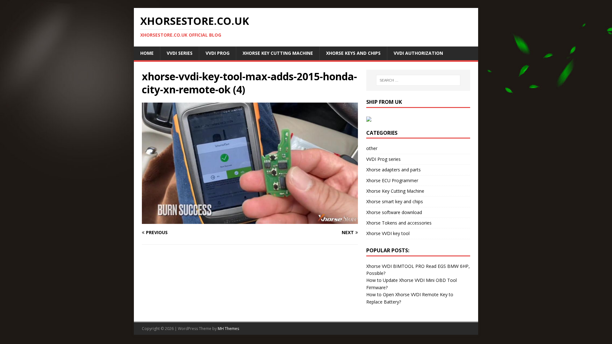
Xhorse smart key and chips (394, 201)
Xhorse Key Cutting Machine (278, 53)
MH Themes (228, 328)
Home (147, 53)
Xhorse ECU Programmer (392, 180)
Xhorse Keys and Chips (353, 53)
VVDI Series (180, 53)
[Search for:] (418, 80)
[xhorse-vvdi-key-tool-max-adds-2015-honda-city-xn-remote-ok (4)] (250, 220)
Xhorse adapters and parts (393, 170)
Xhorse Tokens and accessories (399, 223)
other (371, 148)
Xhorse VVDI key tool (388, 233)
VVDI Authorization (418, 53)
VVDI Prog (217, 53)
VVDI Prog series (383, 159)
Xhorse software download (394, 212)
